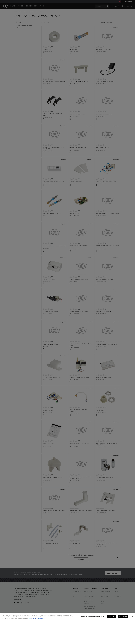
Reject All (111, 616)
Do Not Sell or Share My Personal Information (92, 616)
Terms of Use (32, 618)
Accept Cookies (123, 616)
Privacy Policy (40, 618)
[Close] (132, 616)
